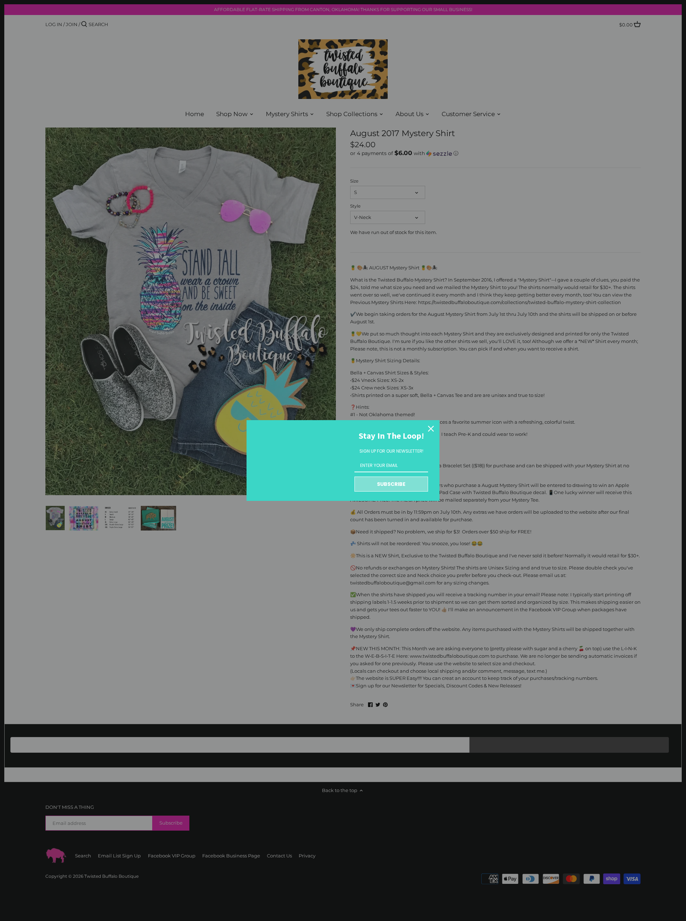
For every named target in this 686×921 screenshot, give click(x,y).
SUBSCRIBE (391, 484)
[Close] (430, 428)
